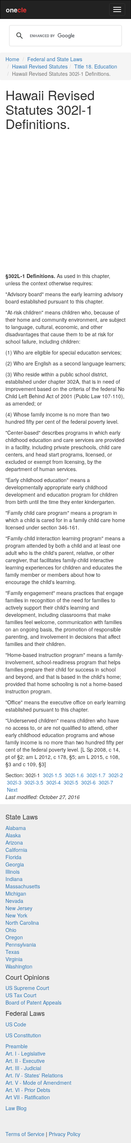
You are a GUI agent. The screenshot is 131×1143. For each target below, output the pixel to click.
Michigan (15, 893)
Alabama (15, 827)
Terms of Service (24, 1134)
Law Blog (16, 1108)
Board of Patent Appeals (33, 1002)
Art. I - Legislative (25, 1053)
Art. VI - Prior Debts (27, 1089)
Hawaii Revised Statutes (40, 66)
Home (12, 59)
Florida (13, 857)
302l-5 (71, 782)
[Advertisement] (65, 201)
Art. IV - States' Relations (34, 1075)
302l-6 (88, 782)
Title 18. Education (95, 66)
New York (16, 915)
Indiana (14, 878)
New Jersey (18, 908)
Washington (18, 966)
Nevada (14, 900)
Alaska (13, 835)
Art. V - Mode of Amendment (38, 1082)
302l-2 (115, 775)
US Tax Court (20, 995)
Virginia (14, 959)
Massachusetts (22, 886)
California (16, 849)
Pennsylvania (20, 944)
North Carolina (22, 922)
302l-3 (14, 782)
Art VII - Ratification (27, 1097)
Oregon (14, 937)
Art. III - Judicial (23, 1068)
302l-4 (53, 782)
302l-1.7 (96, 775)
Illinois (12, 871)
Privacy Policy (64, 1134)
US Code (15, 1024)
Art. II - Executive (25, 1060)
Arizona (14, 842)
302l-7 (106, 782)
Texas (12, 951)
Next (12, 789)
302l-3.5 (33, 782)
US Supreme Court (27, 987)
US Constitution (23, 1035)
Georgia (14, 864)
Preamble (16, 1046)
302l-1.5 (52, 775)
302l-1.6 (74, 775)
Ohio (10, 929)
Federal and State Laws (54, 59)
